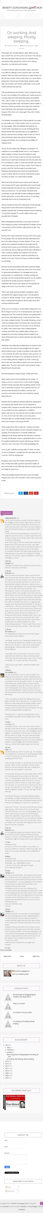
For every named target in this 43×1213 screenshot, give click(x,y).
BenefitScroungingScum (22, 971)
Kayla (6, 749)
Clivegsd (7, 563)
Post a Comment (6, 950)
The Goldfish (9, 672)
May (8, 1047)
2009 (7, 1073)
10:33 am (8, 561)
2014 (7, 1061)
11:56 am (8, 629)
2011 (7, 1068)
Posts (9, 1187)
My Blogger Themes (36, 1206)
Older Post (36, 956)
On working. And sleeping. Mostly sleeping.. (20, 1059)
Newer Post (7, 956)
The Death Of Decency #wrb (22, 1012)
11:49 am (8, 571)
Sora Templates (21, 1206)
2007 (7, 1078)
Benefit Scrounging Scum (20, 1203)
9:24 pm (7, 871)
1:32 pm (7, 722)
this (18, 345)
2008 (7, 1075)
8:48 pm (7, 856)
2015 (7, 1045)
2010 (7, 1071)
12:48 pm (8, 670)
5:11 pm (7, 948)
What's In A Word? (19, 1003)
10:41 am (8, 828)
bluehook (8, 573)
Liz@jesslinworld (10, 518)
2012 (7, 1066)
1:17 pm (7, 842)
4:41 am (7, 747)
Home (22, 956)
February (10, 1050)
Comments (10, 1191)
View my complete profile (20, 974)
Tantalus (8, 873)
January (9, 1052)
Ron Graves (8, 632)
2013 (7, 1064)
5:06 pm (7, 909)
